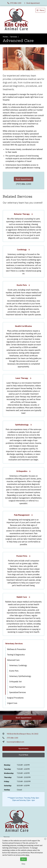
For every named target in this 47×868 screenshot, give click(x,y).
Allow (23, 859)
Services (13, 37)
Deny (23, 864)
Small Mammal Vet (17, 687)
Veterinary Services (14, 643)
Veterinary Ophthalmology (20, 676)
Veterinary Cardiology (18, 665)
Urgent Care (12, 703)
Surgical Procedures (15, 698)
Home (5, 37)
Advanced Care (13, 660)
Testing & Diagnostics (16, 654)
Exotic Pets (13, 671)
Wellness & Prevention (16, 649)
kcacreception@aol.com (15, 742)
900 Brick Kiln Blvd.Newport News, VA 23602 (22, 734)
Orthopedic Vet (15, 681)
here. (27, 855)
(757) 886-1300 (23, 184)
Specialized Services (17, 692)
